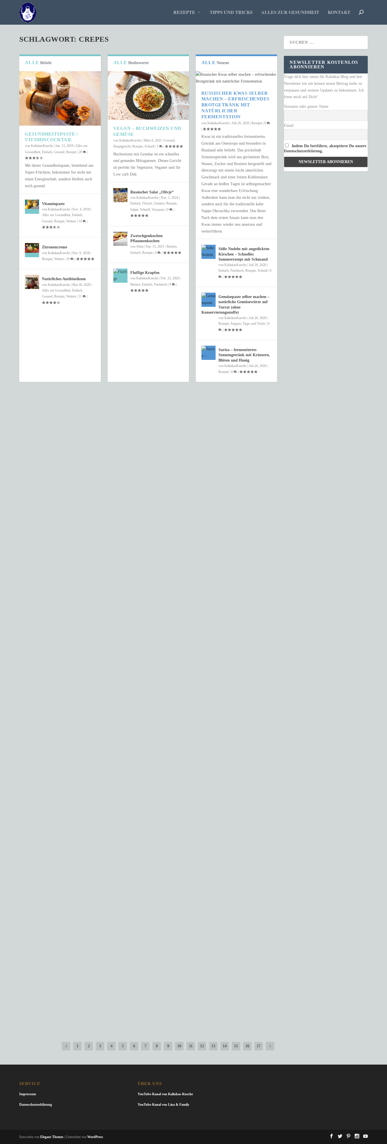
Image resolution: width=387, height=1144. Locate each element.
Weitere (71, 221)
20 (81, 152)
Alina (139, 246)
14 (80, 221)
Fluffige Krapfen (145, 273)
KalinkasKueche (42, 146)
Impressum (27, 1094)
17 (259, 1046)
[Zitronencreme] (32, 250)
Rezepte (184, 12)
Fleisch (147, 203)
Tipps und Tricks (231, 12)
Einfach (47, 152)
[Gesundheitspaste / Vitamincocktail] (60, 98)
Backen (172, 246)
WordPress (95, 1137)
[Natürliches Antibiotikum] (32, 282)
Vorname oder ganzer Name (306, 106)
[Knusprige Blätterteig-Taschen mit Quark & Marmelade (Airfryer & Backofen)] (148, 965)
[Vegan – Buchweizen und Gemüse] (148, 95)
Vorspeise (158, 210)
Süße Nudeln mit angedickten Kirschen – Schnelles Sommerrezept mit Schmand (243, 254)
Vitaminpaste (53, 204)
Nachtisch (160, 284)
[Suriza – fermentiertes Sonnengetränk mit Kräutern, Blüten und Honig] (208, 353)
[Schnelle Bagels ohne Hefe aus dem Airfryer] (148, 888)
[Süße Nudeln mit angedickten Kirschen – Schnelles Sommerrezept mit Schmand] (208, 252)
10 (179, 1046)
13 (213, 1046)
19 (68, 259)
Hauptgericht (122, 146)
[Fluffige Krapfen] (120, 276)
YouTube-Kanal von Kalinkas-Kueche (165, 1094)
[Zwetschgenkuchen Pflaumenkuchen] (120, 239)
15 (236, 1046)
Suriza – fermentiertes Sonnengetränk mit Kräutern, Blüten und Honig (244, 355)
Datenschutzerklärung (35, 1105)
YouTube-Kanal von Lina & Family (163, 1105)
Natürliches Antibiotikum (64, 279)
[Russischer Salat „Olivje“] (120, 195)
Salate (134, 210)
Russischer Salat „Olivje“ (152, 192)
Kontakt (339, 12)
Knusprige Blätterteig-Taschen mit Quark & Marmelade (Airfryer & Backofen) (136, 976)
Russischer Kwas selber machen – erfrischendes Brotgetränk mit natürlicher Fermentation (235, 105)
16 (247, 1046)
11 (80, 296)
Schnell (149, 146)
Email (289, 125)
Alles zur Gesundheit (290, 12)
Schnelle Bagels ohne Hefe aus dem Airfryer (88, 899)
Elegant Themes (51, 1137)
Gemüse (159, 203)
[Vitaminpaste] (32, 207)
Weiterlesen (42, 467)
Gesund (59, 152)
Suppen (236, 324)
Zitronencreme (54, 247)
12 (202, 1046)
